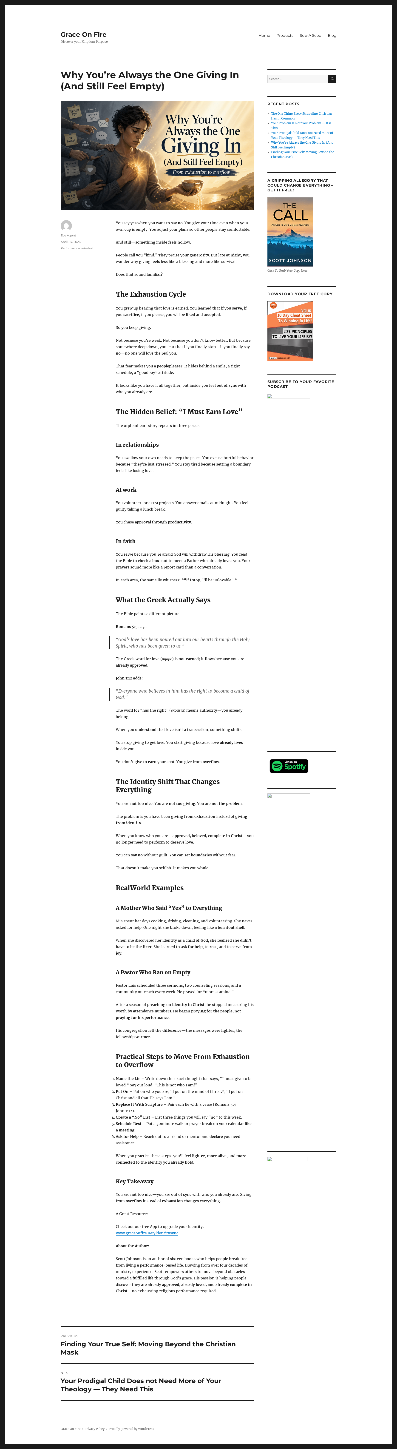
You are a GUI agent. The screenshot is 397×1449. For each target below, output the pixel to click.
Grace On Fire (84, 34)
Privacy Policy (95, 1429)
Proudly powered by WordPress (131, 1429)
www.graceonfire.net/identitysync (147, 1233)
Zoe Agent (68, 235)
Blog (332, 35)
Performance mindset (77, 248)
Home (264, 35)
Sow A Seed (310, 35)
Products (285, 35)
